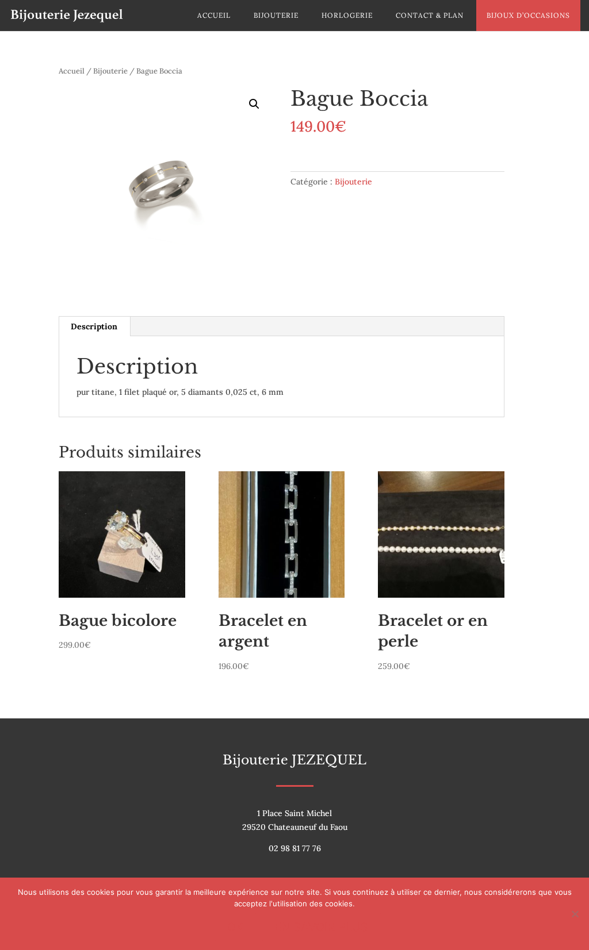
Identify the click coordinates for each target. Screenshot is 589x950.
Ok (235, 927)
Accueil (214, 15)
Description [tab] (94, 326)
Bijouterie (276, 15)
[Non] (574, 914)
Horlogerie (347, 15)
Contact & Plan (430, 15)
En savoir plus (321, 927)
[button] (254, 104)
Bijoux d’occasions (528, 15)
